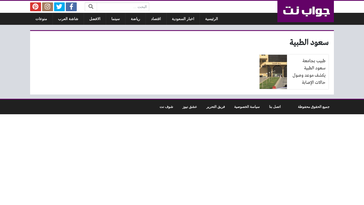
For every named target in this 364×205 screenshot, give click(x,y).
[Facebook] (71, 6)
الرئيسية (211, 19)
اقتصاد (156, 19)
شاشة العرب (68, 19)
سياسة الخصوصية (247, 107)
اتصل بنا (275, 107)
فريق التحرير (216, 107)
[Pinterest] (35, 6)
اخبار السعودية (183, 19)
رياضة (135, 19)
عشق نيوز (190, 107)
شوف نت (166, 107)
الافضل (94, 19)
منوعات (41, 19)
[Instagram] (47, 6)
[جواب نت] (305, 11)
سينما (115, 19)
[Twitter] (59, 6)
